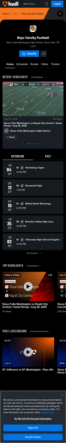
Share (12, 137)
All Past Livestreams (39, 331)
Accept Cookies (33, 437)
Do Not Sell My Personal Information (33, 418)
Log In (57, 4)
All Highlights (37, 77)
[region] (33, 417)
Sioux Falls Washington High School (30, 131)
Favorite (31, 53)
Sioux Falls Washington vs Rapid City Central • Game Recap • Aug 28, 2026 (33, 124)
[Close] (62, 395)
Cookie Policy (48, 412)
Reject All (33, 428)
